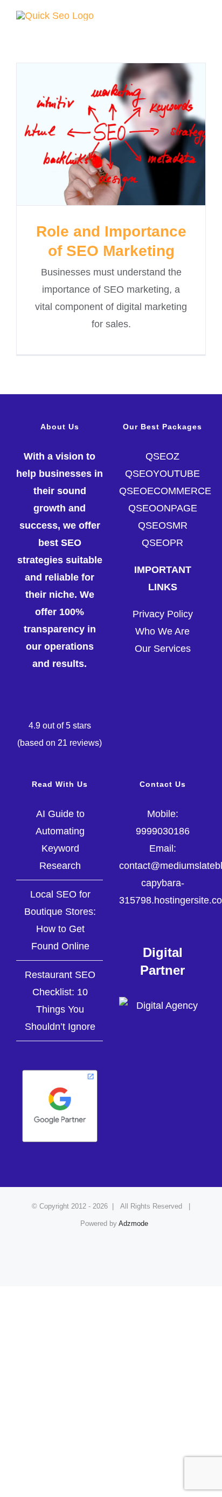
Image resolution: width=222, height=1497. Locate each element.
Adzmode (133, 1223)
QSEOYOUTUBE (162, 473)
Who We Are (162, 631)
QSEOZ (162, 456)
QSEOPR (162, 542)
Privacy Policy (163, 614)
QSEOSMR (163, 525)
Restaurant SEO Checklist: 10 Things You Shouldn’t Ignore (60, 1000)
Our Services (163, 648)
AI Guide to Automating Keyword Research (60, 839)
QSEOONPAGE (162, 508)
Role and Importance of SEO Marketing (111, 134)
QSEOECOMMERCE (165, 490)
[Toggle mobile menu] (201, 16)
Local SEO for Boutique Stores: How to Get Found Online (60, 920)
